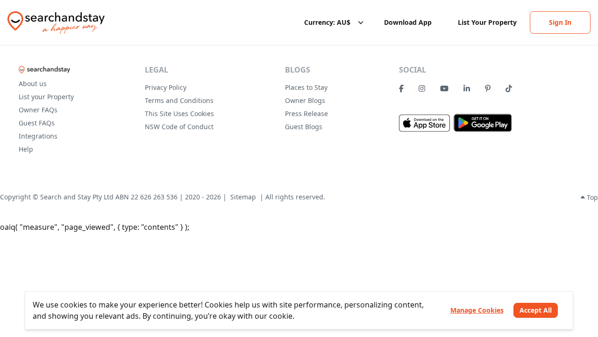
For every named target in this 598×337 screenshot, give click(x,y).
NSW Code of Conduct (179, 126)
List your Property (46, 96)
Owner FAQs (38, 109)
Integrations (38, 136)
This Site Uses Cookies (179, 113)
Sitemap (243, 196)
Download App (408, 22)
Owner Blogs (305, 100)
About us (33, 83)
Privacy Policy (165, 87)
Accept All (536, 310)
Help (26, 149)
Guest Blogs (303, 126)
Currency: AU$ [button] (327, 22)
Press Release (306, 113)
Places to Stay (306, 87)
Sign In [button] (560, 22)
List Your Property (487, 22)
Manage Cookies (477, 310)
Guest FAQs (37, 122)
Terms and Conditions (179, 100)
